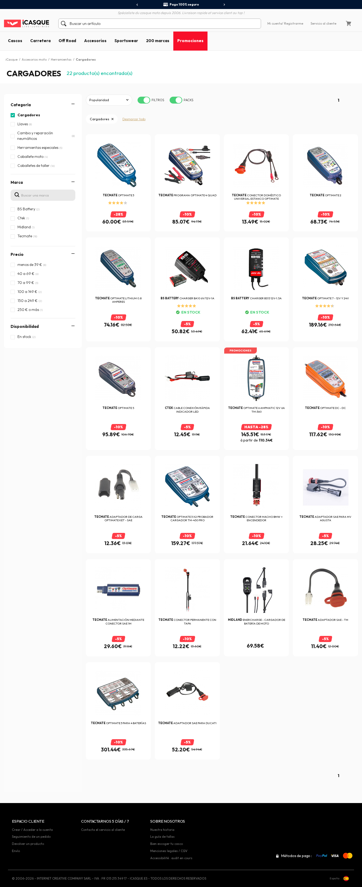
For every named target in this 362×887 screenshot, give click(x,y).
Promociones (190, 40)
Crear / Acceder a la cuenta (32, 830)
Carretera (40, 40)
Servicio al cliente (323, 23)
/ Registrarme (292, 23)
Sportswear (126, 40)
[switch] (144, 100)
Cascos (15, 40)
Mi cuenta (274, 23)
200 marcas (157, 40)
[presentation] (137, 4)
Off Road (67, 40)
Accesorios (95, 40)
